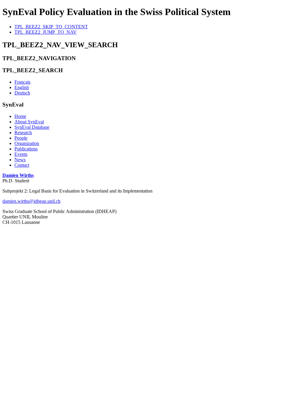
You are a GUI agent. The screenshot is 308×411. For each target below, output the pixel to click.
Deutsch (22, 92)
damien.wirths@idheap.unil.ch (31, 201)
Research (23, 132)
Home (20, 116)
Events (20, 154)
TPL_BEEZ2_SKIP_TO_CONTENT (51, 26)
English (21, 87)
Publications (26, 148)
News (20, 159)
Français (22, 82)
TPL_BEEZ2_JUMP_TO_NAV (45, 32)
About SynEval (29, 121)
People (20, 138)
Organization (26, 143)
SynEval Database (31, 127)
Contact (21, 165)
